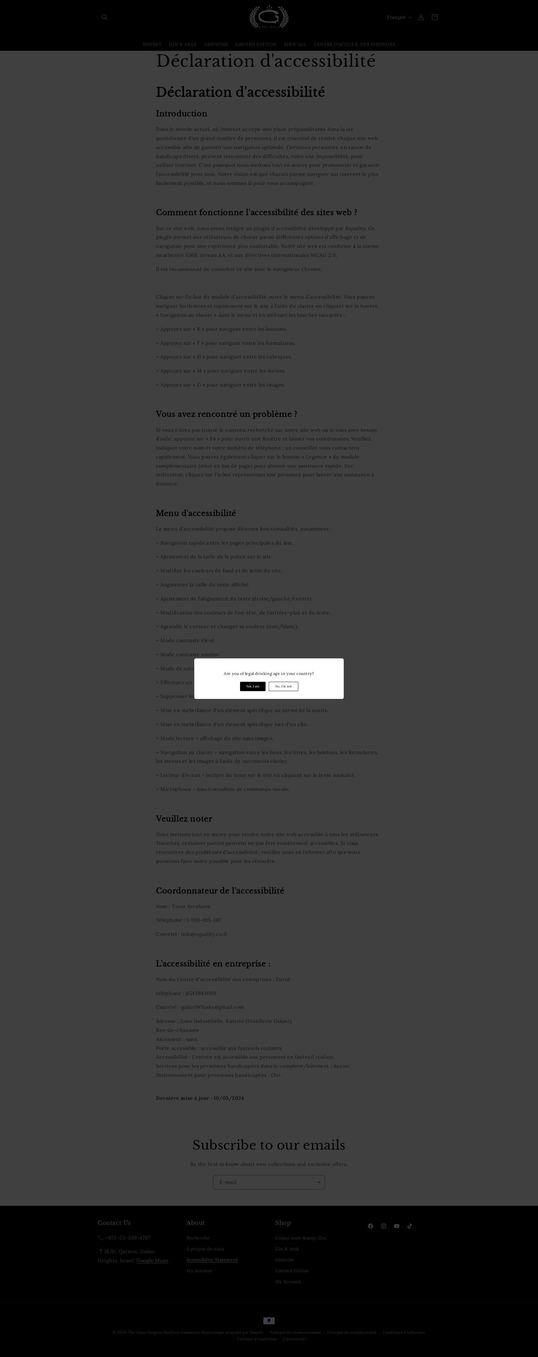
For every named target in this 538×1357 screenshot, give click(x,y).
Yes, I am (252, 686)
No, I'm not (283, 686)
